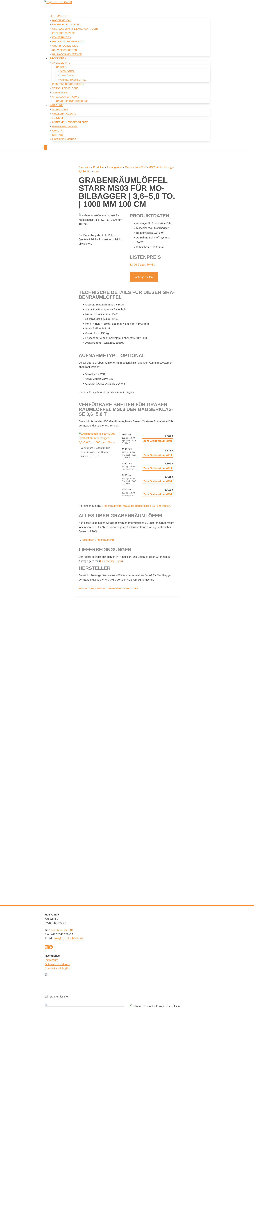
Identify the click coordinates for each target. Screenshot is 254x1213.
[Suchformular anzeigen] (45, 147)
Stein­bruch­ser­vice (65, 45)
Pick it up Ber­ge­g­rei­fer (68, 84)
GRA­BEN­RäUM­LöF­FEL (118, 588)
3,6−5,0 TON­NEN (97, 588)
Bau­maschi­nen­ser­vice (67, 54)
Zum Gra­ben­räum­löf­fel (157, 440)
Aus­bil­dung (60, 109)
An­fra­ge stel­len (144, 277)
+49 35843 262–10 (62, 929)
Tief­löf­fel (67, 75)
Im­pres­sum (51, 959)
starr (96, 171)
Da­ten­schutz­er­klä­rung (58, 964)
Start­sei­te (84, 167)
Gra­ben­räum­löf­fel (73, 79)
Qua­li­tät (58, 130)
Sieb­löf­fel (67, 71)
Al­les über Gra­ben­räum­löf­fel (98, 539)
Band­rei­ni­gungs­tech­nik (72, 101)
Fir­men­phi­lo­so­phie (65, 126)
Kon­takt (57, 135)
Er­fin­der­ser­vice (63, 33)
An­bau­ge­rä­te (114, 167)
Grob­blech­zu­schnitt (66, 24)
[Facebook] (51, 947)
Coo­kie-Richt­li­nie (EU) (58, 968)
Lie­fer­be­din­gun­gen (111, 561)
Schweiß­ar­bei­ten (64, 50)
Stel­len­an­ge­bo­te (64, 113)
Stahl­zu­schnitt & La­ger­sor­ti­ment (75, 28)
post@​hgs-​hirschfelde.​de (68, 938)
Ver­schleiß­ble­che (65, 88)
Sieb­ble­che (59, 92)
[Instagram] (47, 947)
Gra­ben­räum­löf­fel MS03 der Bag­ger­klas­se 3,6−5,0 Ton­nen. (136, 505)
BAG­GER (83, 588)
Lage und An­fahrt (64, 139)
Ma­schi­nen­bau (61, 20)
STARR (134, 588)
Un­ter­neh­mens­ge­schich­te (70, 122)
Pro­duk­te (98, 167)
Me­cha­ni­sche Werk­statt (68, 41)
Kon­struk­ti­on (61, 37)
